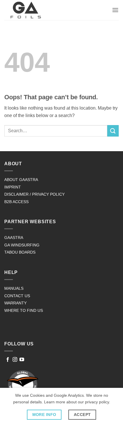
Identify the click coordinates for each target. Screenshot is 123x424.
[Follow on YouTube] (21, 359)
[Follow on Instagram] (15, 359)
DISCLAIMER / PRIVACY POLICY (34, 194)
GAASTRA (13, 237)
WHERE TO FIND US (23, 310)
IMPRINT (12, 187)
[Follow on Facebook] (7, 359)
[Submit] (113, 130)
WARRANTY (15, 303)
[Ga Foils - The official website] (25, 10)
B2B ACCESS (16, 201)
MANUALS (13, 288)
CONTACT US (17, 295)
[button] (115, 10)
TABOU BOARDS (19, 252)
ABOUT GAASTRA (21, 179)
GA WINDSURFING (21, 245)
